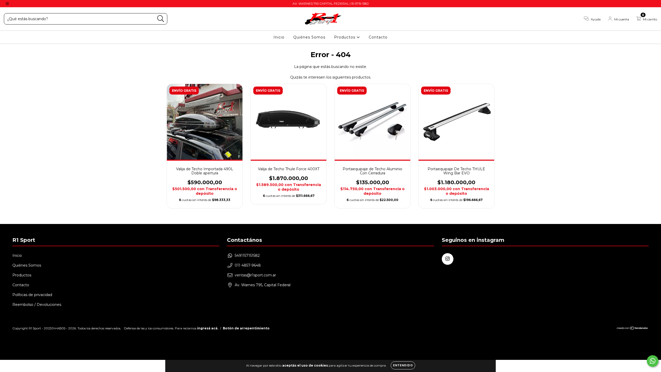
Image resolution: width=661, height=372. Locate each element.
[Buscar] (161, 19)
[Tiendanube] (632, 328)
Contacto (378, 37)
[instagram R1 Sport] (7, 3)
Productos (345, 37)
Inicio (279, 37)
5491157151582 (247, 255)
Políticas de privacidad (32, 294)
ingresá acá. (207, 328)
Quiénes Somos (309, 37)
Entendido (403, 365)
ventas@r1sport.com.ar (255, 275)
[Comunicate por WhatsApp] (652, 361)
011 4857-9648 (248, 265)
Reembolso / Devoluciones (36, 304)
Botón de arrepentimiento (246, 328)
